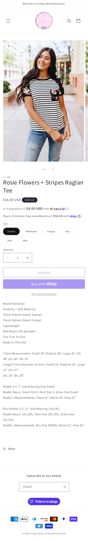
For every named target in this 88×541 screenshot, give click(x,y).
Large (53, 232)
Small (13, 232)
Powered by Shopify (55, 533)
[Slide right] (53, 169)
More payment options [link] (44, 293)
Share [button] (11, 448)
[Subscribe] (64, 487)
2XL (12, 241)
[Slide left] (34, 169)
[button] (8, 20)
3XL (27, 241)
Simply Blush (37, 533)
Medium (33, 232)
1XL (69, 232)
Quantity (8, 249)
